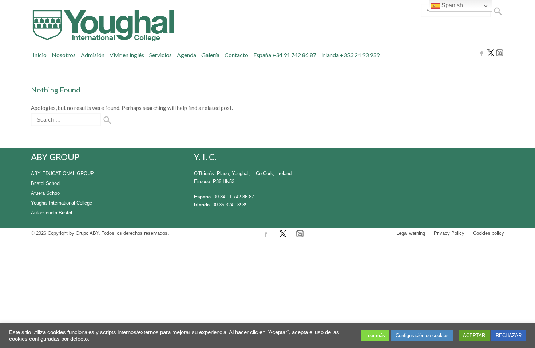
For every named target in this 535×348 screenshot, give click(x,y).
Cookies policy (488, 233)
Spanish (451, 5)
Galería (210, 54)
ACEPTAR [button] (474, 335)
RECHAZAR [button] (509, 335)
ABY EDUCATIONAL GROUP (62, 173)
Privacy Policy (449, 233)
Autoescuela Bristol (51, 212)
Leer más (375, 335)
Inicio (40, 54)
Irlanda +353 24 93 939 (350, 54)
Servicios (160, 54)
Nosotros (64, 54)
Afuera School (46, 193)
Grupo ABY (87, 233)
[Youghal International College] (102, 25)
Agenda (186, 54)
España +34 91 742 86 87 (284, 54)
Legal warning (410, 233)
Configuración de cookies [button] (422, 335)
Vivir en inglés (127, 54)
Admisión (92, 54)
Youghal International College (61, 203)
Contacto (236, 54)
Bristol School (45, 183)
